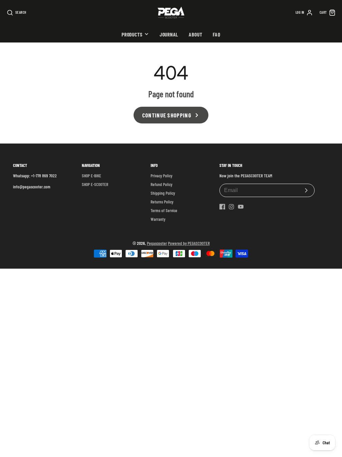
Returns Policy (162, 201)
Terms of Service (164, 210)
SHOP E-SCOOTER (95, 184)
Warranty (158, 219)
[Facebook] (222, 207)
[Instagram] (231, 207)
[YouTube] (241, 207)
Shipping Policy (163, 193)
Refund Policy (161, 184)
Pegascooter (157, 243)
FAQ (216, 34)
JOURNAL (169, 34)
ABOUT (195, 34)
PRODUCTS (132, 34)
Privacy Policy (161, 175)
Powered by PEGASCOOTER (189, 243)
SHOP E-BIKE (91, 175)
